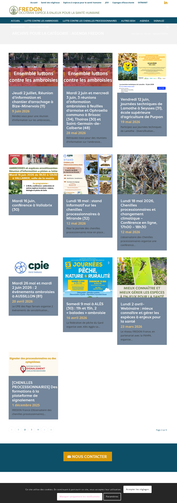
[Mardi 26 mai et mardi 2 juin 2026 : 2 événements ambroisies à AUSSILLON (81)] (33, 267)
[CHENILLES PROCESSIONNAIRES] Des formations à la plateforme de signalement (34, 391)
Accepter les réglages (137, 489)
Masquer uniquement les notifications (80, 496)
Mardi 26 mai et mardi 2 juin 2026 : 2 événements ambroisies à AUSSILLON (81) (33, 290)
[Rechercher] (166, 26)
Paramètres (112, 496)
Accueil (33, 2)
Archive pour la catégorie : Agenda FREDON (58, 33)
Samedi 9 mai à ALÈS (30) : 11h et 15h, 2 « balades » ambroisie (86, 308)
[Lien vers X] (160, 3)
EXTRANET (142, 2)
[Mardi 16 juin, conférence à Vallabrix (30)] (33, 174)
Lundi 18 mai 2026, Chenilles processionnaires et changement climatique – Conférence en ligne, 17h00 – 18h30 (139, 213)
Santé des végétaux (50, 2)
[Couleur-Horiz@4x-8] (55, 9)
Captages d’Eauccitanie (123, 2)
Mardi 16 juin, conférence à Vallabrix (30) (32, 205)
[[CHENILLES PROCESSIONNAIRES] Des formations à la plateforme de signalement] (33, 364)
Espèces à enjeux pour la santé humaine (82, 2)
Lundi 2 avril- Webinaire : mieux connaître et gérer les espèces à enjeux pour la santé (141, 313)
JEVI (107, 2)
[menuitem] (34, 2)
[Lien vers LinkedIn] (165, 2)
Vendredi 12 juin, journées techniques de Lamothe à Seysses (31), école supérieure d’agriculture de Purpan (142, 108)
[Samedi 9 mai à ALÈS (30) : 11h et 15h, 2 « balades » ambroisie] (87, 277)
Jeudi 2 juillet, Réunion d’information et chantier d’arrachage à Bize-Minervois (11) (32, 99)
